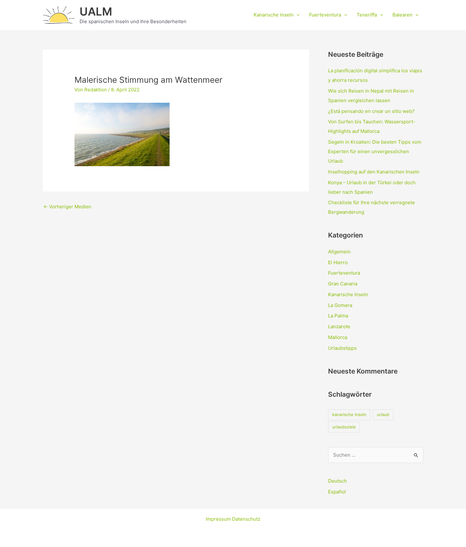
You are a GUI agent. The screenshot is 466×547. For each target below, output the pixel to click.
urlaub (383, 414)
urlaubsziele (344, 426)
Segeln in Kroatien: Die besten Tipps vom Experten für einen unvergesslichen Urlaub (374, 151)
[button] (297, 15)
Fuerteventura (325, 15)
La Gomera (340, 305)
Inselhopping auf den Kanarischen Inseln (373, 172)
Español (337, 492)
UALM (96, 11)
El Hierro (338, 262)
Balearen (402, 15)
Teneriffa (367, 15)
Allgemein (339, 252)
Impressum (219, 519)
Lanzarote (339, 326)
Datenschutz (246, 519)
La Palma (338, 316)
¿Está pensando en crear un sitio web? (371, 111)
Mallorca (337, 337)
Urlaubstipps (342, 348)
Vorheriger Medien (67, 207)
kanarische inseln (349, 414)
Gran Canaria (342, 284)
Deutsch (337, 481)
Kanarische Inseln (274, 15)
